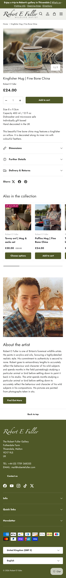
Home (5, 24)
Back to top (33, 414)
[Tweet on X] (13, 182)
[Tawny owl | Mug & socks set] (18, 217)
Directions (47, 5)
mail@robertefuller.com (23, 467)
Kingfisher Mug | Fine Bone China (24, 24)
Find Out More (14, 400)
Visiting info (19, 5)
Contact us (12, 476)
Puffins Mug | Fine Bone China (45, 240)
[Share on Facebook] (19, 182)
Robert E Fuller (9, 83)
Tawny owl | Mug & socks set (16, 240)
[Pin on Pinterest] (26, 182)
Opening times (34, 5)
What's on (56, 2)
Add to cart (44, 100)
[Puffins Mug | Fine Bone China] (48, 217)
